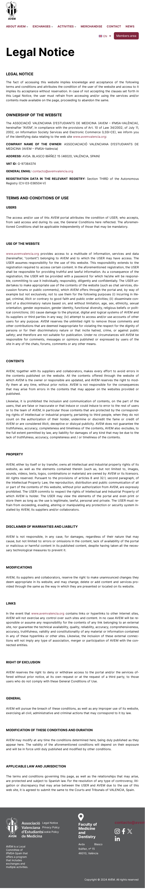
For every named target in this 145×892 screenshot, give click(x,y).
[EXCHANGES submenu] (52, 26)
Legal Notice (50, 822)
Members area (126, 36)
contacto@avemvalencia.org (52, 171)
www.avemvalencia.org (89, 136)
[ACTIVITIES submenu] (75, 26)
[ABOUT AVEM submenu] (27, 26)
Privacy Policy (51, 827)
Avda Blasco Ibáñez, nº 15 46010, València (90, 849)
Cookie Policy (50, 831)
